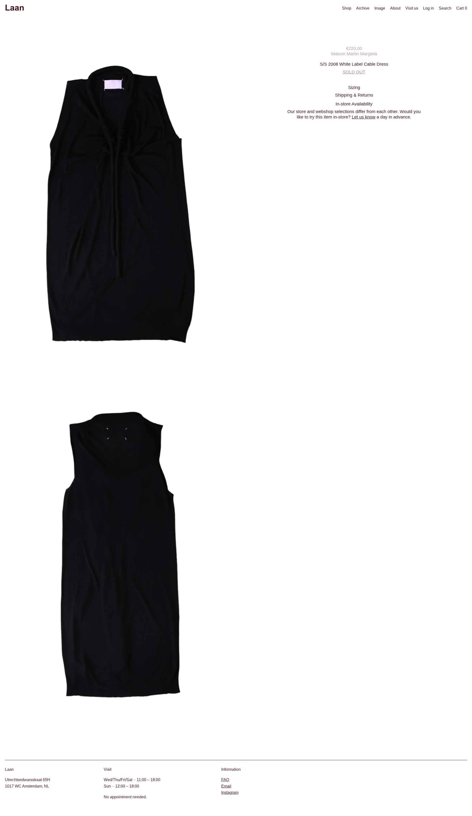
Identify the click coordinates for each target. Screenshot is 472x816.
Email (226, 786)
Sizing (354, 87)
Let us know (363, 116)
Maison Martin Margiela (354, 53)
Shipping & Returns (354, 95)
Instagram (229, 792)
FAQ (225, 780)
